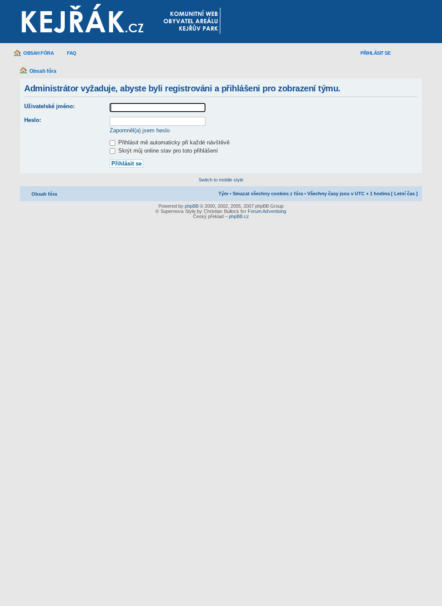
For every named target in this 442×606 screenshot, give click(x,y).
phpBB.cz (239, 216)
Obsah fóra (38, 53)
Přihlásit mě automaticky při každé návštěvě (173, 142)
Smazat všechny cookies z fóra (268, 193)
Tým (223, 193)
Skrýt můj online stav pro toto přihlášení (167, 150)
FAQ (71, 53)
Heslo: (32, 120)
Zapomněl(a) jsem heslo (140, 130)
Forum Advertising (267, 211)
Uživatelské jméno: (49, 106)
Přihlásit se (375, 53)
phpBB (192, 206)
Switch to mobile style (221, 179)
